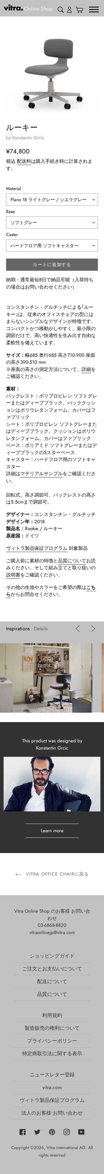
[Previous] (79, 628)
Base (10, 211)
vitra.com (52, 1087)
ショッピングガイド (52, 956)
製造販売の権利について (52, 1028)
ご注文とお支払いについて (52, 968)
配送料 (24, 161)
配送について (52, 981)
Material (13, 188)
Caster (12, 234)
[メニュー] (93, 9)
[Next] (91, 628)
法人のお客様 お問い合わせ (52, 1113)
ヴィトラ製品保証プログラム (36, 548)
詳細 (86, 369)
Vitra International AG (66, 1148)
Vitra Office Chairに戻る (56, 874)
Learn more (52, 830)
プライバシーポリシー (52, 1040)
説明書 (13, 574)
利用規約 (52, 1015)
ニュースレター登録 (52, 1074)
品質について (72, 560)
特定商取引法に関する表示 (52, 1053)
